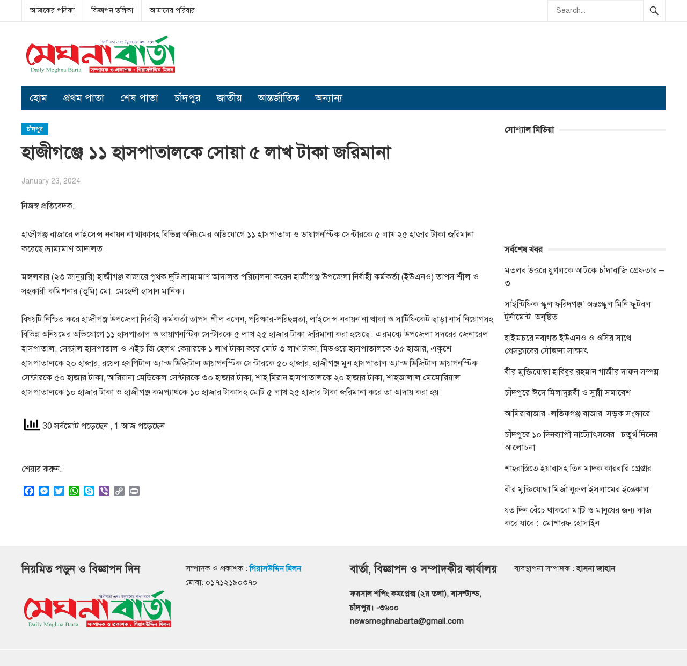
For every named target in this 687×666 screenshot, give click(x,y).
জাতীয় (229, 98)
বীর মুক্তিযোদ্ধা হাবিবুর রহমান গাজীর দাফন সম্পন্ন (582, 372)
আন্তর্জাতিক (278, 98)
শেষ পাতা (139, 98)
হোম (38, 98)
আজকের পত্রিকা (52, 10)
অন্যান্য (329, 98)
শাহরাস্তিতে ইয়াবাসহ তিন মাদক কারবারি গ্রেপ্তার (578, 468)
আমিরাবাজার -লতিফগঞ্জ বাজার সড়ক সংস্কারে (577, 413)
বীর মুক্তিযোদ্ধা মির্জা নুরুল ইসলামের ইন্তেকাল (578, 489)
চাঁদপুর (187, 98)
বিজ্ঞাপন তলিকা (112, 10)
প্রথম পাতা (83, 98)
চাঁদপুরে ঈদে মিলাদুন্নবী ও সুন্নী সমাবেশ (568, 392)
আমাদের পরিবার (172, 10)
